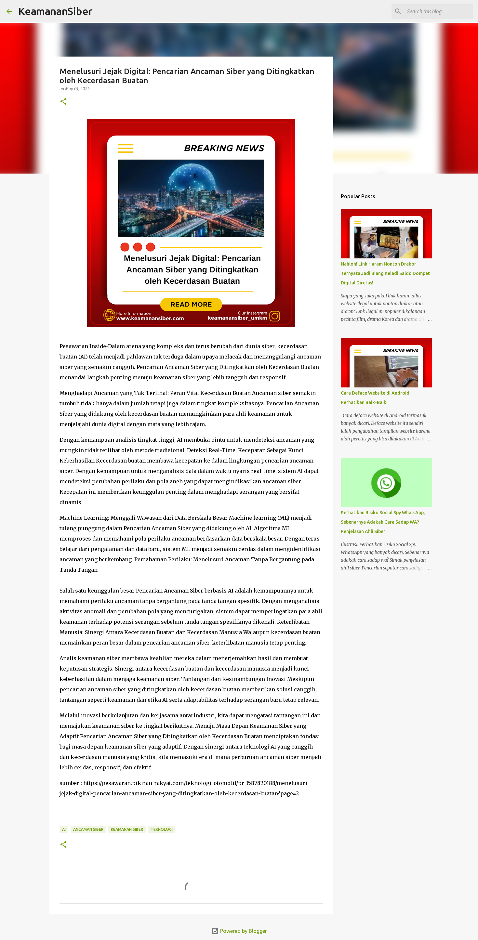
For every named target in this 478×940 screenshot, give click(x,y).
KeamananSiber (55, 11)
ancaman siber (88, 829)
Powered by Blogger (243, 931)
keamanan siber (127, 829)
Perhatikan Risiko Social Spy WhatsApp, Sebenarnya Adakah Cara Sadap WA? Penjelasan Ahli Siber (383, 522)
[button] (63, 102)
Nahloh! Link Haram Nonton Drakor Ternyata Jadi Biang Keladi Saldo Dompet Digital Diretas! (385, 273)
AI (64, 829)
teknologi (162, 829)
